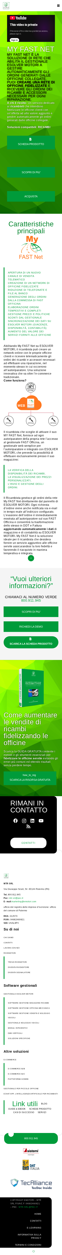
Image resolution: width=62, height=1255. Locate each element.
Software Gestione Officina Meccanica (29, 1008)
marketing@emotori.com (24, 901)
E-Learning (34, 1228)
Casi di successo (23, 1112)
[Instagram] (24, 820)
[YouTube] (41, 820)
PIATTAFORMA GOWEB (18, 1079)
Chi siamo (9, 937)
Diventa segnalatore (19, 972)
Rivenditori (10, 953)
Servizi (42, 1112)
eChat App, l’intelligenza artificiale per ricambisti (31, 1094)
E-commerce (10, 1060)
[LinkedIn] (32, 820)
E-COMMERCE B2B (16, 1069)
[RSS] (28, 826)
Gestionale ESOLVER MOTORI (18, 994)
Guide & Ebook (17, 1109)
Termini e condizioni (28, 1245)
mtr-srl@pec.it (16, 898)
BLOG (44, 1104)
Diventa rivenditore (18, 967)
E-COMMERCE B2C (16, 1074)
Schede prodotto (40, 1109)
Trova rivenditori (17, 962)
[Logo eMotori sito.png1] (6, 5)
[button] (58, 6)
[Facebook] (15, 820)
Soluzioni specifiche (19, 1038)
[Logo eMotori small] (12, 876)
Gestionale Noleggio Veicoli (23, 1023)
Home (37, 1214)
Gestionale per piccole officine (21, 1089)
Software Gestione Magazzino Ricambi (28, 1003)
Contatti (8, 943)
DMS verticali (15, 1033)
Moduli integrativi (18, 1028)
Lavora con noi (12, 948)
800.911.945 (31, 600)
